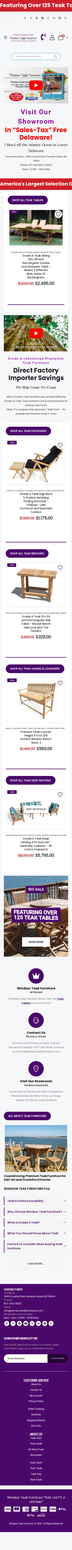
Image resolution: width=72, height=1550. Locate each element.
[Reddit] (59, 17)
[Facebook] (25, 17)
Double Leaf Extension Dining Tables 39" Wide (32, 252)
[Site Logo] (23, 37)
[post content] (36, 227)
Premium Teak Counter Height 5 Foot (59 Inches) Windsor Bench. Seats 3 (36, 737)
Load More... (36, 1263)
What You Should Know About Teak (32, 1233)
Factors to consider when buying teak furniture (34, 1246)
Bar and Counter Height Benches (53, 728)
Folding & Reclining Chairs (37, 490)
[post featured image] (36, 1148)
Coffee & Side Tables (33, 613)
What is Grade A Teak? (23, 1222)
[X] (30, 17)
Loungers (55, 490)
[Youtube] (42, 17)
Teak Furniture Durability (25, 1201)
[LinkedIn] (53, 17)
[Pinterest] (36, 17)
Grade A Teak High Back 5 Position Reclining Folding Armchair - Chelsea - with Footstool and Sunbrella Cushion (36, 503)
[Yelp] (65, 17)
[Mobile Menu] (7, 37)
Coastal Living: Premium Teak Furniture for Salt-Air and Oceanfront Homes (35, 1178)
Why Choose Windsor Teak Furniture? (34, 1212)
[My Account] (52, 37)
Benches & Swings (14, 613)
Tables (58, 252)
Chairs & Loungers (15, 490)
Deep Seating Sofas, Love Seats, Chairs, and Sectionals (31, 835)
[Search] (55, 56)
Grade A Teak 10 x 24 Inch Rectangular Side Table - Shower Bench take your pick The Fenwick (36, 624)
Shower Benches (51, 613)
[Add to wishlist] (58, 214)
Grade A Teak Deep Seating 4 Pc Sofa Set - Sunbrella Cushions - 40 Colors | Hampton (36, 844)
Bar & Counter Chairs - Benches (21, 728)
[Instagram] (48, 17)
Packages (65, 490)
